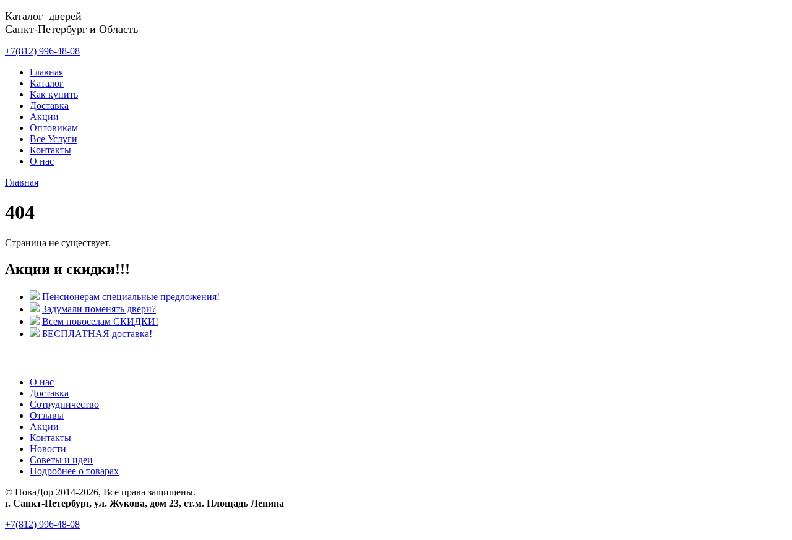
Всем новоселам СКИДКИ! (100, 321)
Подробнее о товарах (74, 471)
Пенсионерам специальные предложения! (131, 296)
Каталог (47, 83)
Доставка (49, 105)
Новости (48, 449)
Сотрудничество (64, 404)
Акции (44, 116)
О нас (42, 161)
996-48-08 (42, 51)
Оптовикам (54, 127)
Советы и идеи (61, 460)
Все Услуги (53, 139)
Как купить (54, 94)
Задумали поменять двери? (99, 309)
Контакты (50, 150)
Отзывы (47, 415)
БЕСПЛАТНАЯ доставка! (97, 333)
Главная (46, 72)
